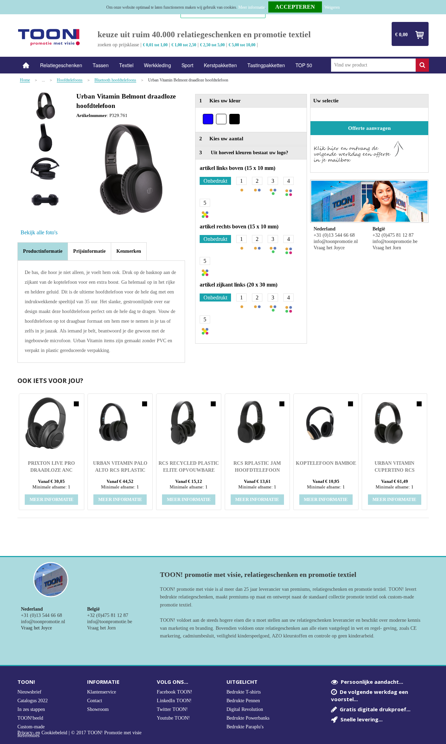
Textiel (126, 65)
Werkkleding (157, 65)
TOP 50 (303, 65)
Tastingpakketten (266, 65)
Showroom (98, 709)
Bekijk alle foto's (39, 232)
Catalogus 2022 (32, 700)
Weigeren (332, 7)
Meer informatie (251, 7)
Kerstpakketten (220, 65)
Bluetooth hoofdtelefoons (115, 80)
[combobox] (373, 65)
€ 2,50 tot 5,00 (212, 44)
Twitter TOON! (172, 709)
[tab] (42, 251)
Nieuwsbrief (29, 692)
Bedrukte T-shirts (243, 692)
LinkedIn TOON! (174, 700)
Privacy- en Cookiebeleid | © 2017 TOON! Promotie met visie (79, 732)
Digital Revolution (244, 709)
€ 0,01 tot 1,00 (155, 44)
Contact (94, 700)
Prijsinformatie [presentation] (89, 251)
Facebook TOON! (174, 692)
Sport (187, 65)
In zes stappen (31, 709)
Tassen (101, 65)
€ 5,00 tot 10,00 (242, 44)
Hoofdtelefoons (70, 80)
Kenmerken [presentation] (128, 251)
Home (26, 65)
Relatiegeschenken (61, 65)
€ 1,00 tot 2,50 (183, 44)
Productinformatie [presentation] (42, 251)
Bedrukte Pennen (243, 700)
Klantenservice (101, 692)
